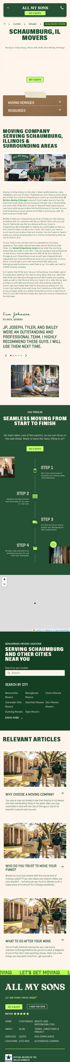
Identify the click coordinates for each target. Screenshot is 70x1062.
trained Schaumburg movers (25, 247)
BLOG (22, 1028)
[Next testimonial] (26, 355)
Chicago (33, 24)
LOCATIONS (11, 1040)
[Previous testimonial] (6, 355)
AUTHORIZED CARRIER (47, 1040)
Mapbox (48, 630)
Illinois (16, 24)
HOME (8, 1020)
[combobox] (37, 672)
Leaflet (38, 630)
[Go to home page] (4, 24)
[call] (62, 8)
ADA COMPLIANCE (44, 1036)
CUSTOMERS (26, 1020)
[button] (35, 102)
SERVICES (10, 1036)
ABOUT (9, 1028)
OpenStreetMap (62, 630)
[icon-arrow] (62, 793)
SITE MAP (24, 1040)
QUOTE (22, 1036)
